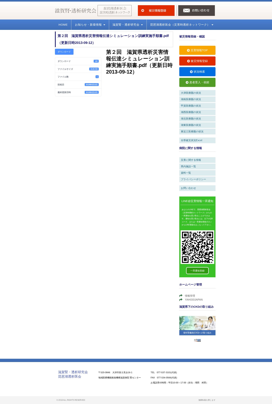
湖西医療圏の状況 (191, 112)
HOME (63, 24)
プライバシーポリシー (193, 179)
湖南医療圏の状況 (191, 99)
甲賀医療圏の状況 (191, 105)
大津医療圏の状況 (191, 92)
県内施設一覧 (188, 166)
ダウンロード (64, 51)
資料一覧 (186, 173)
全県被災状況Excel (191, 140)
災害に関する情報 (191, 160)
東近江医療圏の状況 (192, 131)
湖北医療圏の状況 (191, 118)
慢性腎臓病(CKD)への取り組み (197, 333)
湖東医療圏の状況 (191, 125)
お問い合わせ (188, 188)
